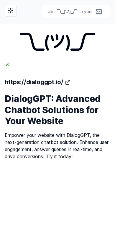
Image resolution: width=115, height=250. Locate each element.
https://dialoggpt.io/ (34, 82)
